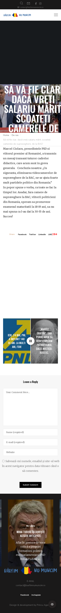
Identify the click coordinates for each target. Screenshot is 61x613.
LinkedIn (42, 234)
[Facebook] (36, 3)
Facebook (22, 234)
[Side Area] (52, 604)
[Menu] (54, 15)
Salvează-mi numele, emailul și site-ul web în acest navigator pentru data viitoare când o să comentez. (30, 466)
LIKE (50, 234)
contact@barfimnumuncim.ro (31, 7)
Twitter (32, 234)
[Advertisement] (30, 52)
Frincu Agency (44, 605)
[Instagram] (40, 3)
